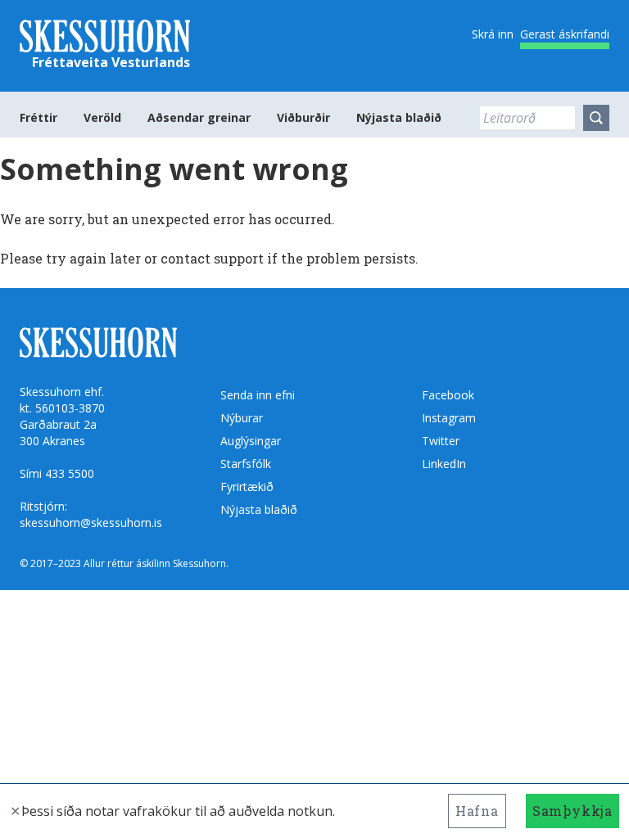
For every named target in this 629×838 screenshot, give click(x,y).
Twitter (440, 440)
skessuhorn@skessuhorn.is (91, 522)
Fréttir (38, 117)
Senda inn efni (257, 395)
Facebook (448, 395)
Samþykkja (572, 810)
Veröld (102, 117)
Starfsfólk (245, 463)
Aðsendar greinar (199, 117)
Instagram (449, 418)
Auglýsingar (250, 440)
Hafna (477, 810)
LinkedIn (444, 463)
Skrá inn (493, 34)
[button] (596, 118)
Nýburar (241, 418)
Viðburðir (303, 117)
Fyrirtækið (247, 486)
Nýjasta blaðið (398, 117)
